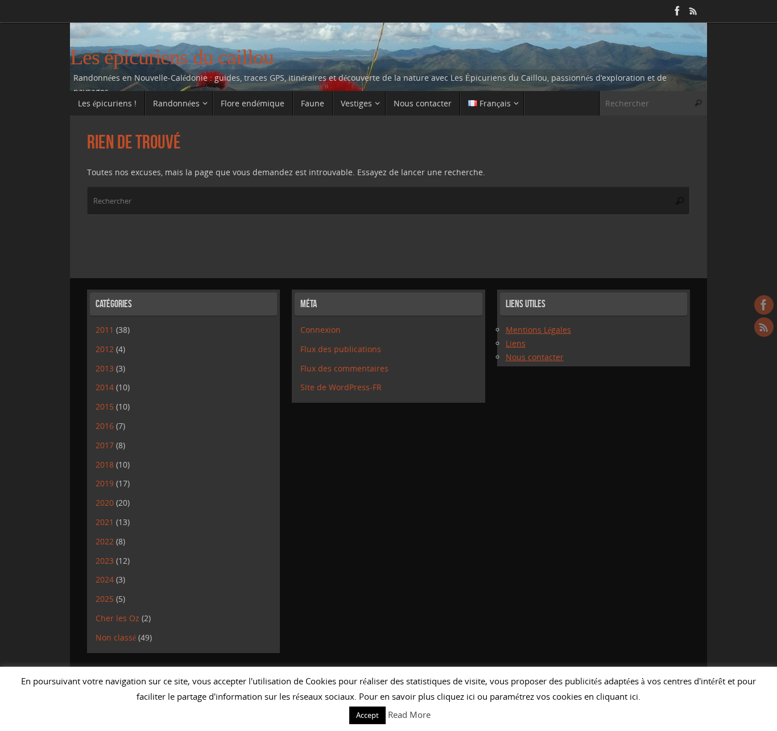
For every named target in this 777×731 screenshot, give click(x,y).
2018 (105, 464)
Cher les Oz (117, 618)
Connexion (320, 329)
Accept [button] (367, 715)
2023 (105, 560)
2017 (105, 445)
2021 (105, 522)
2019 (105, 483)
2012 (105, 349)
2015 (105, 406)
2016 (105, 425)
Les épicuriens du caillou (172, 57)
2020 (105, 502)
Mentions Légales (538, 329)
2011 (105, 329)
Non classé (116, 637)
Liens (516, 343)
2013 (105, 368)
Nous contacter (535, 357)
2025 (105, 598)
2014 (105, 387)
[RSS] (693, 11)
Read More (409, 714)
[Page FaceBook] (677, 11)
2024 (105, 579)
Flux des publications (340, 349)
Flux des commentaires (344, 368)
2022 (105, 541)
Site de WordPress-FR (341, 387)
